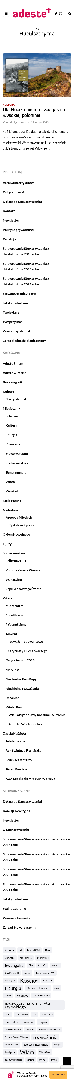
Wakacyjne (14, 580)
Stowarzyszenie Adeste (19, 294)
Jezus (27, 972)
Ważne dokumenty (16, 918)
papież (43, 1022)
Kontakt (9, 211)
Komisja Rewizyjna (16, 811)
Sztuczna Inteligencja (36, 1044)
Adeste (9, 950)
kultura (47, 980)
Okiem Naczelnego (16, 534)
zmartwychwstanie (13, 1059)
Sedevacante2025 (19, 760)
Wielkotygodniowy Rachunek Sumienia (37, 715)
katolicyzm (10, 980)
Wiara (27, 1052)
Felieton (12, 416)
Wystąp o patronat (16, 331)
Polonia (30, 1029)
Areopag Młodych (19, 517)
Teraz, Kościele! (17, 769)
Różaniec (12, 698)
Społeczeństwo (17, 463)
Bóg (47, 950)
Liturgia (13, 988)
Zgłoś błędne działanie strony (24, 341)
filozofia (42, 965)
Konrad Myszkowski (15, 122)
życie (54, 1059)
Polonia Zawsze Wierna (16, 1037)
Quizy (7, 544)
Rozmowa (13, 444)
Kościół (29, 980)
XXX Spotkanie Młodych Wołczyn (30, 779)
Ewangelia (14, 965)
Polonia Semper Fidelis (49, 1029)
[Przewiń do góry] (67, 1061)
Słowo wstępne (17, 454)
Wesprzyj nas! (13, 322)
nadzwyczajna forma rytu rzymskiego (27, 1005)
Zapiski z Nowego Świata (23, 589)
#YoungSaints (16, 625)
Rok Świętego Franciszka (23, 750)
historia (55, 965)
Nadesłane (10, 510)
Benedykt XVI (33, 950)
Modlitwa (22, 995)
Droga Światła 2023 (20, 660)
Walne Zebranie (14, 909)
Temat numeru (16, 472)
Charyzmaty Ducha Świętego (26, 651)
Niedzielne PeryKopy (21, 679)
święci (42, 1059)
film (31, 965)
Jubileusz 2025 (45, 973)
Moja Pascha (12, 501)
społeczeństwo (11, 1044)
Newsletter (11, 220)
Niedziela (47, 1014)
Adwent (11, 634)
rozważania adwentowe (26, 642)
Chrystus (10, 957)
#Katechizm (14, 606)
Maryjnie (12, 670)
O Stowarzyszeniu (16, 830)
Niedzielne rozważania (22, 689)
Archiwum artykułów (18, 183)
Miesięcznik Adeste (38, 988)
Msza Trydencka (41, 995)
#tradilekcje (14, 615)
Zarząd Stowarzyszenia (19, 927)
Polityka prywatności (18, 230)
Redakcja (9, 239)
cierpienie (26, 957)
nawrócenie (22, 1014)
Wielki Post (44, 1052)
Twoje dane (11, 312)
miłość (8, 995)
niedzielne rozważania (19, 1022)
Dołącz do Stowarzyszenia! (22, 202)
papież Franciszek (13, 1029)
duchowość (43, 957)
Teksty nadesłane (15, 303)
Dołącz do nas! (13, 192)
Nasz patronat (16, 399)
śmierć (30, 1059)
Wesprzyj (58, 1074)
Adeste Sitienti (13, 363)
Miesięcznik (11, 408)
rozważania (45, 1037)
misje (56, 988)
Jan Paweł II (12, 972)
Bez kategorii (12, 382)
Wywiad (12, 491)
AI (20, 950)
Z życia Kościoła (14, 733)
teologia (57, 1044)
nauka (7, 1014)
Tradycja (10, 1052)
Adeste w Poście (14, 373)
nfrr (34, 1014)
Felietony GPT (16, 561)
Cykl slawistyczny (21, 525)
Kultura (9, 105)
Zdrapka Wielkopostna (25, 724)
